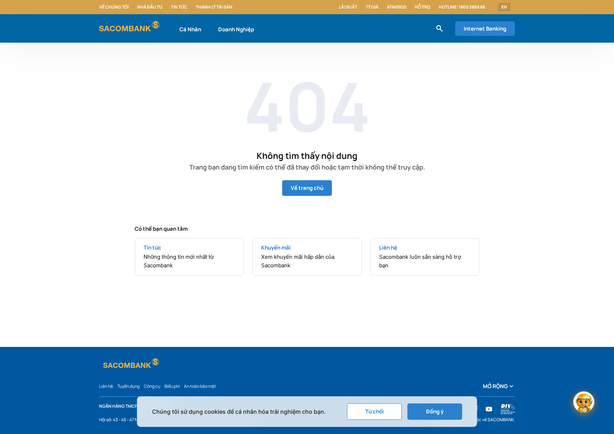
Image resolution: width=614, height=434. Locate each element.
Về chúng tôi (114, 7)
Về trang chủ (307, 188)
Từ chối (374, 411)
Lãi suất (348, 7)
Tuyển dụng (128, 386)
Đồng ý (434, 411)
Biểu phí (172, 386)
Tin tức (179, 7)
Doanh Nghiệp (236, 29)
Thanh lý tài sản (214, 7)
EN (504, 7)
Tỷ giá (372, 7)
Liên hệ (106, 386)
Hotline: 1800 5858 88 (462, 7)
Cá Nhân (190, 29)
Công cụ (152, 386)
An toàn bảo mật (200, 386)
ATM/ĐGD (396, 7)
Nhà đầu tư (149, 7)
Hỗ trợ (422, 7)
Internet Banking (485, 28)
